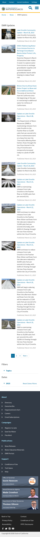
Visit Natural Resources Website (11, 496)
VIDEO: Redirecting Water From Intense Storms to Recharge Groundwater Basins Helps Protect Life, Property (26, 51)
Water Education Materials (14, 450)
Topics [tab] (9, 370)
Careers (7, 413)
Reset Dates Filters (30, 383)
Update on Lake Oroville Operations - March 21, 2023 (25, 244)
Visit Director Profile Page (9, 507)
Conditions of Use (11, 464)
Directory (8, 402)
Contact (11, 2)
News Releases (10, 446)
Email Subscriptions (12, 417)
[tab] (20, 370)
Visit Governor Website (8, 484)
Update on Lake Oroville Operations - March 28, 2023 (25, 116)
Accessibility (6, 524)
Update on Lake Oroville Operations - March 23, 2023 (25, 181)
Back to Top (6, 516)
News (12, 15)
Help (6, 472)
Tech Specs (9, 468)
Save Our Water (10, 432)
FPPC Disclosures (27, 524)
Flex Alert (8, 435)
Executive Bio (10, 406)
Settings (34, 2)
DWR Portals (9, 453)
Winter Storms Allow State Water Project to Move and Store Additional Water (27, 88)
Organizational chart (12, 410)
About (4, 2)
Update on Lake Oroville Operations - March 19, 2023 (25, 322)
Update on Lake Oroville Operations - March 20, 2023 (25, 282)
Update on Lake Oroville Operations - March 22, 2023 (25, 207)
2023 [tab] (8, 383)
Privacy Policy (7, 520)
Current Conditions (23, 2)
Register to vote (11, 428)
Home (4, 15)
